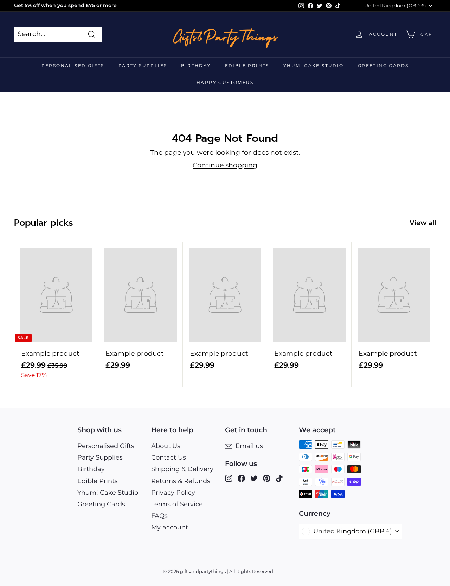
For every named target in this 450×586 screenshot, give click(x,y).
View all (423, 223)
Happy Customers (225, 82)
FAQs (159, 516)
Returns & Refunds (180, 481)
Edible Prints (247, 65)
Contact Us (168, 457)
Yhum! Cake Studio (313, 65)
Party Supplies (142, 65)
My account (169, 527)
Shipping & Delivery (182, 469)
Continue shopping (225, 165)
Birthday (196, 65)
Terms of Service (177, 504)
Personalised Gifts (72, 65)
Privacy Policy (173, 492)
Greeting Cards (383, 65)
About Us (165, 446)
